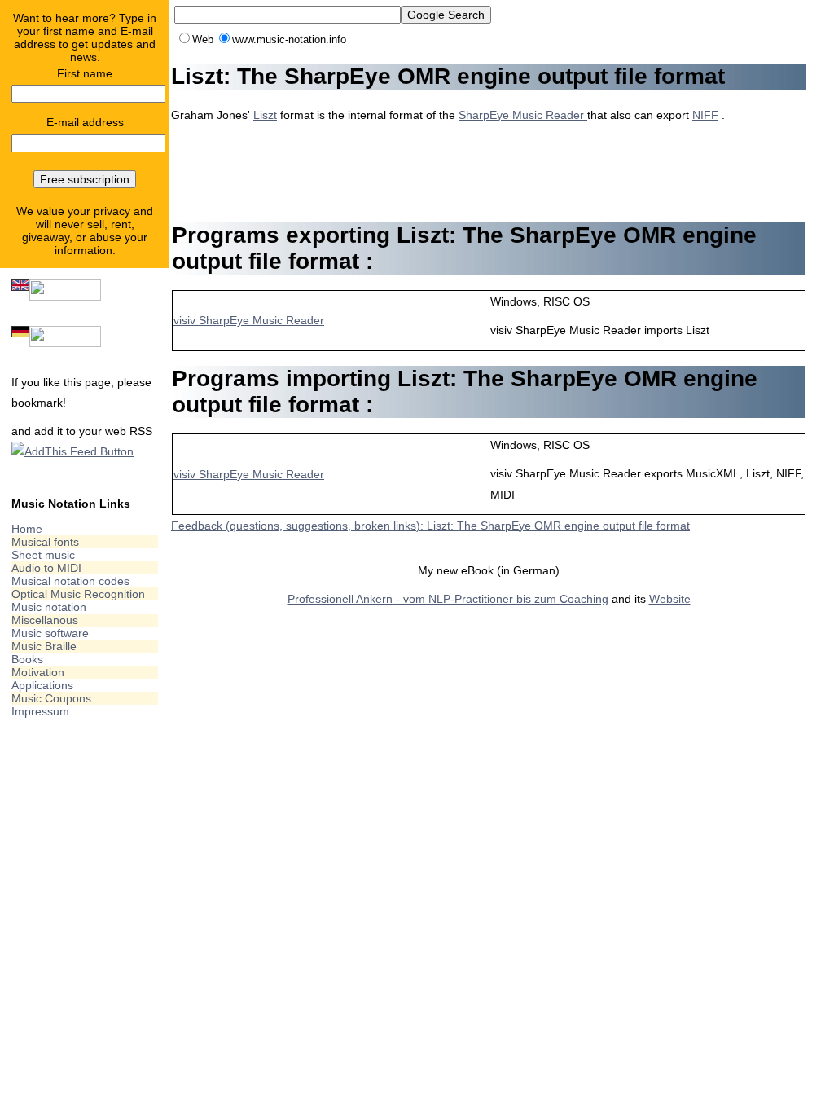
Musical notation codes (70, 580)
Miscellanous (44, 620)
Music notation (48, 607)
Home (26, 528)
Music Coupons (51, 698)
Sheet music (43, 554)
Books (27, 659)
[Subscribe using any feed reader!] (72, 451)
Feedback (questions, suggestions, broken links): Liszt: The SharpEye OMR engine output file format (430, 525)
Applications (42, 685)
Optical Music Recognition (78, 593)
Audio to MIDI (46, 567)
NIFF (705, 114)
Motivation (37, 672)
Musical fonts (45, 541)
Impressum (40, 711)
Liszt (265, 114)
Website (670, 598)
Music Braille (44, 646)
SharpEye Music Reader (523, 114)
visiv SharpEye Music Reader (248, 320)
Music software (50, 633)
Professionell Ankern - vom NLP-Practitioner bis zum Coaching (448, 598)
